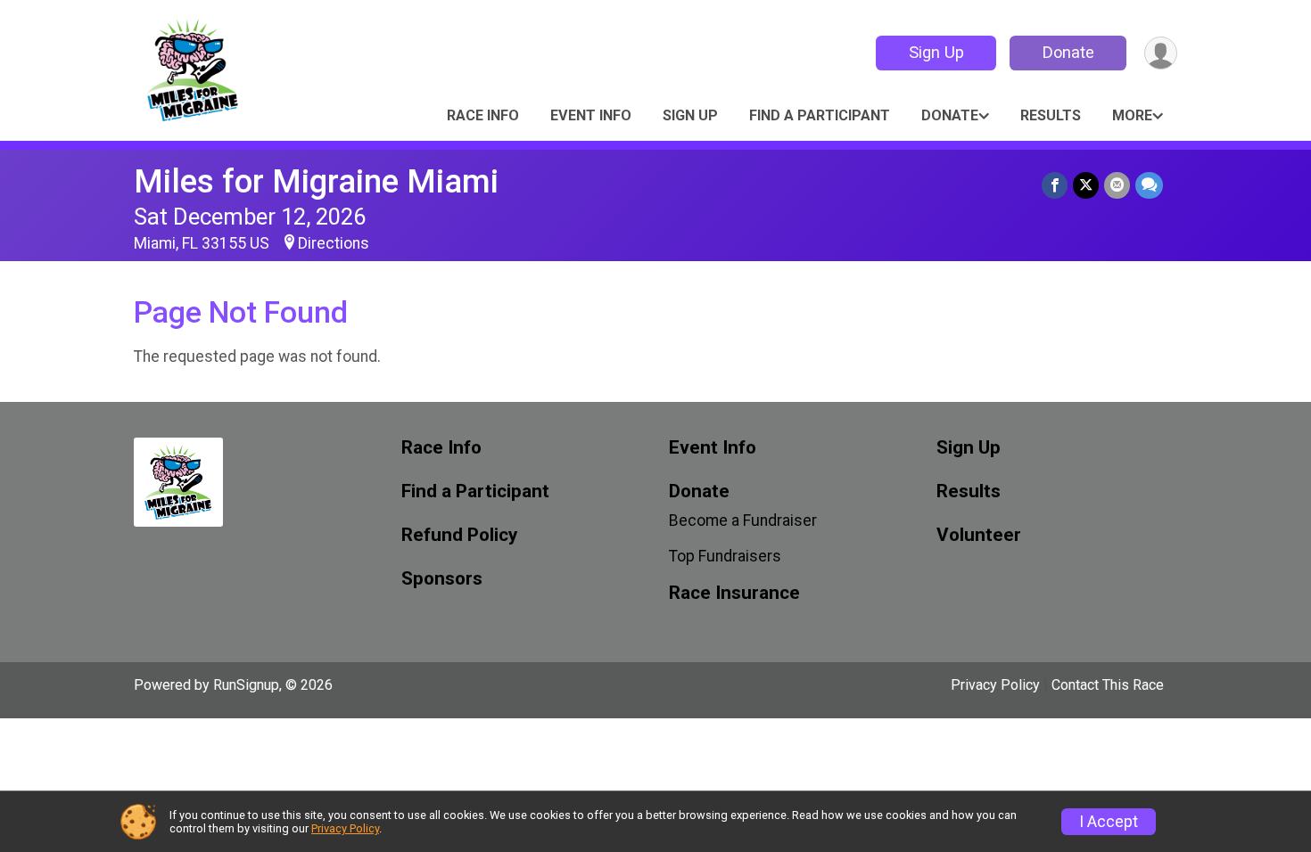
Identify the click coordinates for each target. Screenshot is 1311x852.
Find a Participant (819, 115)
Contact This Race (1107, 684)
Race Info (483, 115)
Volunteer (978, 535)
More (1132, 115)
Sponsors (441, 579)
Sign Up (936, 52)
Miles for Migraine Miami (316, 181)
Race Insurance (734, 593)
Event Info (590, 115)
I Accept (1108, 822)
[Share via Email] (1117, 185)
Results (1050, 115)
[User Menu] (1160, 53)
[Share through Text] (1149, 185)
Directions (333, 243)
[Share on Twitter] (1086, 185)
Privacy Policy (995, 684)
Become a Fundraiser (743, 520)
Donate (1068, 52)
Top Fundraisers (725, 556)
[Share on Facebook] (1055, 185)
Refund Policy (459, 535)
